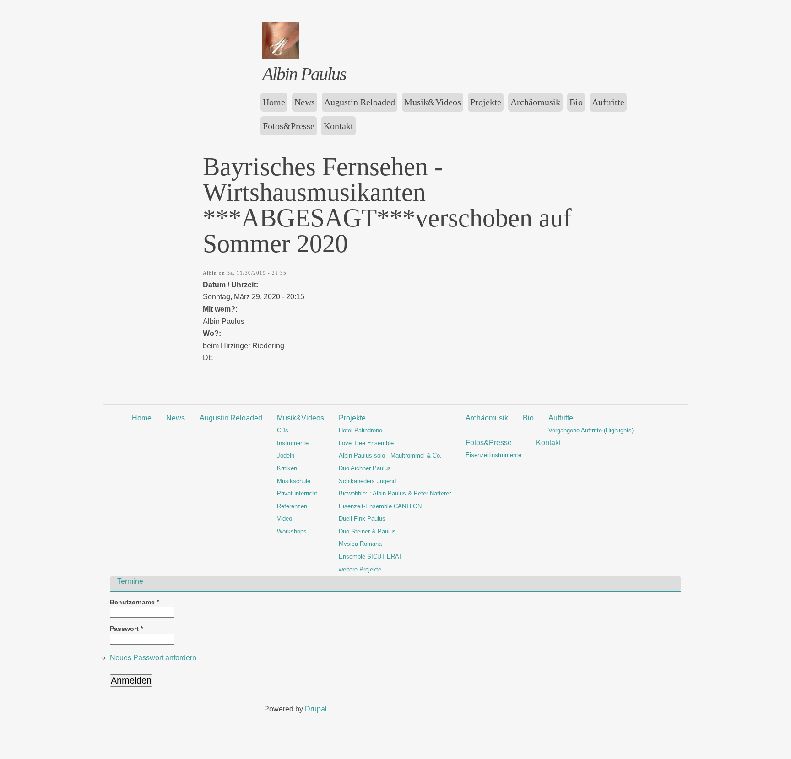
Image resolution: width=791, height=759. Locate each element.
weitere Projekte (360, 569)
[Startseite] (280, 56)
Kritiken (287, 468)
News (304, 102)
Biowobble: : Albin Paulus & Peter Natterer (395, 493)
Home (274, 102)
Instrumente (293, 443)
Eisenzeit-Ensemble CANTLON (380, 506)
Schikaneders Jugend (367, 481)
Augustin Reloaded (359, 102)
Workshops (292, 531)
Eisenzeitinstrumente (493, 455)
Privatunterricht (297, 493)
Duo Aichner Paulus (365, 468)
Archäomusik (535, 102)
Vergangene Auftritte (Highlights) (591, 430)
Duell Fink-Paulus (362, 518)
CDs (282, 430)
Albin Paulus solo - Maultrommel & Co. (390, 455)
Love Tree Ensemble (366, 443)
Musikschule (293, 481)
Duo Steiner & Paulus (367, 531)
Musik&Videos (432, 102)
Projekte (485, 102)
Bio (576, 102)
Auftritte (608, 102)
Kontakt (338, 126)
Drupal (316, 709)
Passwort (126, 628)
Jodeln (285, 455)
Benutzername (134, 602)
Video (284, 518)
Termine (130, 581)
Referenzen (292, 506)
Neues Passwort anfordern (153, 658)
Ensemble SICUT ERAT (370, 556)
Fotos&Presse (288, 126)
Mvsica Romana (360, 543)
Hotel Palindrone (360, 430)
